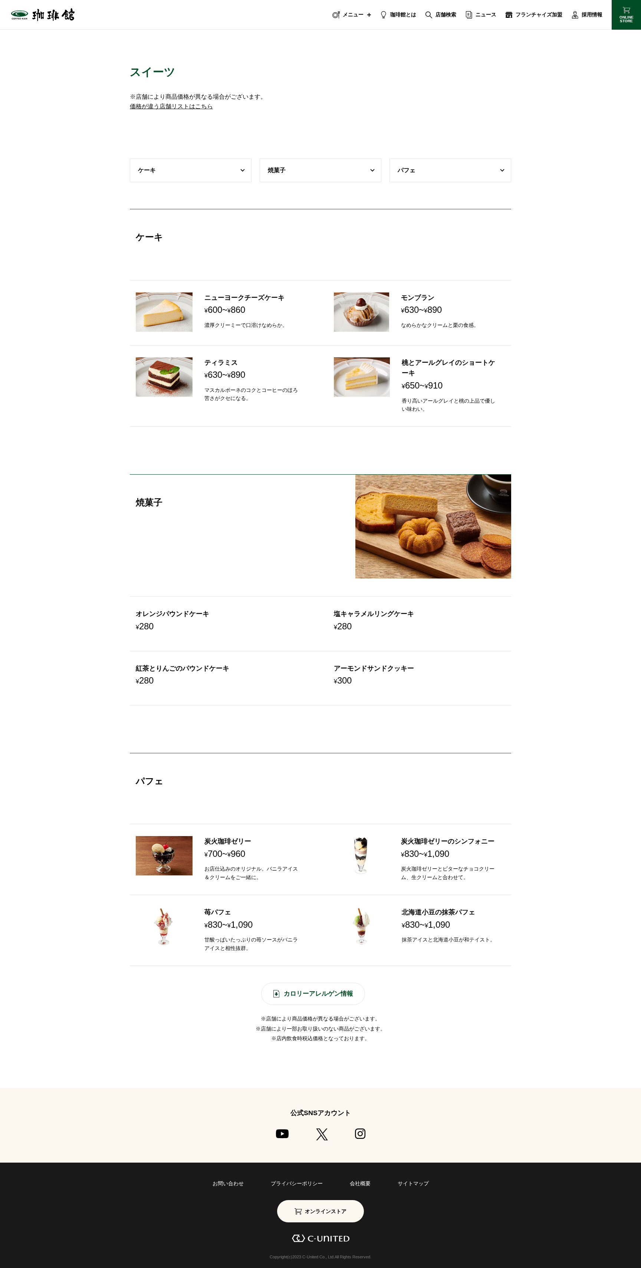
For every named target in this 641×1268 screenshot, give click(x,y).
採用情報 (592, 14)
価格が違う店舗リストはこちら (171, 106)
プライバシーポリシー (297, 1183)
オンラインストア (325, 1211)
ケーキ (147, 170)
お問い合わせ (228, 1183)
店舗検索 (445, 14)
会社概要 (360, 1183)
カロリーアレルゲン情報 (318, 993)
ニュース (486, 14)
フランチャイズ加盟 (539, 14)
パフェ (406, 170)
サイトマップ (413, 1183)
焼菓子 (277, 170)
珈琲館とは (403, 14)
